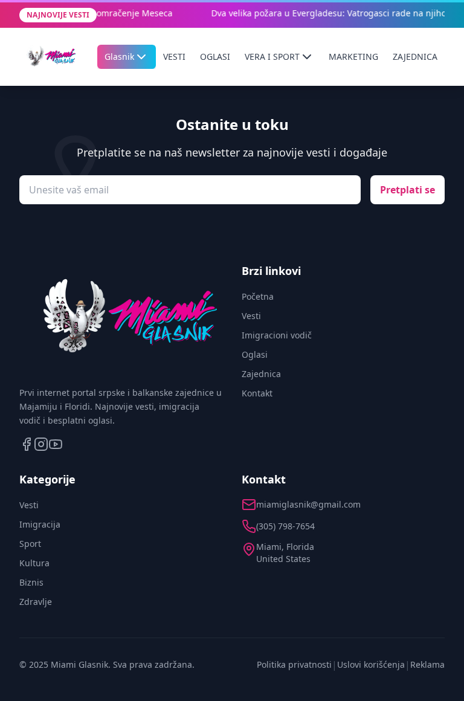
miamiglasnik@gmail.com (308, 504)
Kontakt (257, 393)
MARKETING (353, 56)
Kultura (34, 563)
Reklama (427, 664)
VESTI (174, 56)
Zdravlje (35, 601)
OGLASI (215, 56)
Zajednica (261, 374)
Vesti (251, 315)
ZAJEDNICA (415, 56)
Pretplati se (407, 189)
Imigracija (39, 524)
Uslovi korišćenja (371, 664)
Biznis (31, 582)
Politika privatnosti (294, 664)
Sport (30, 543)
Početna (258, 296)
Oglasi (255, 354)
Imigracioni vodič (277, 335)
